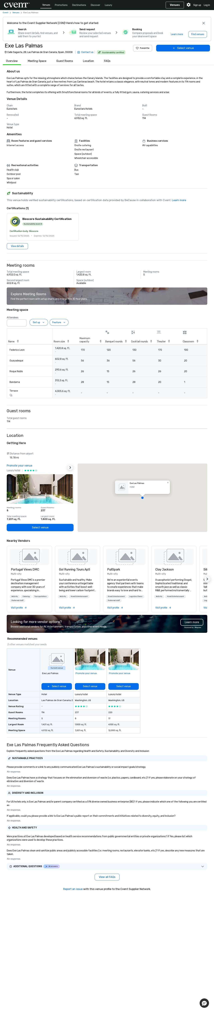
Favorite (144, 48)
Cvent (5, 12)
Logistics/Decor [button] (135, 596)
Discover (95, 5)
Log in (207, 5)
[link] (29, 557)
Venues (46, 5)
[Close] (203, 23)
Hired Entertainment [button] (79, 596)
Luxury (108, 5)
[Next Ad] (70, 467)
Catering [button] (26, 596)
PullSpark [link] (113, 569)
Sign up (197, 5)
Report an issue (73, 889)
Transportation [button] (40, 596)
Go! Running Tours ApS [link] (74, 569)
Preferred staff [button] (17, 600)
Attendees (12, 317)
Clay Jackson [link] (164, 569)
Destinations (79, 5)
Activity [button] (15, 596)
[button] (43, 227)
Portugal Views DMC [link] (25, 569)
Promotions (61, 5)
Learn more (179, 200)
